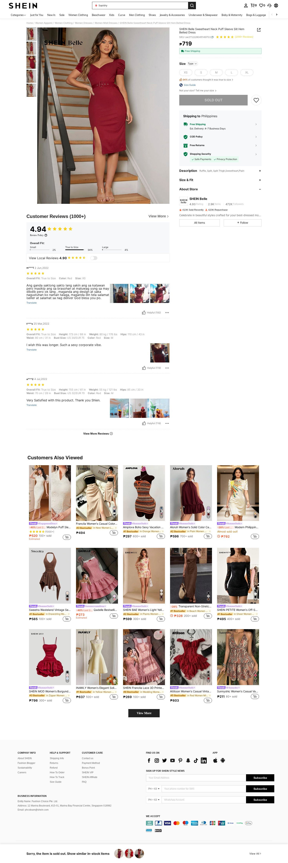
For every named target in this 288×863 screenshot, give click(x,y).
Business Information (32, 796)
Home (29, 23)
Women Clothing (63, 23)
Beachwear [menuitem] (98, 14)
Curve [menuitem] (121, 14)
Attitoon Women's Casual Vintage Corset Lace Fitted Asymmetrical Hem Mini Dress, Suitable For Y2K (191, 691)
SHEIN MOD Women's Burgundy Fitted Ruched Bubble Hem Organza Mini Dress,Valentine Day (50, 691)
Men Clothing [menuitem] (137, 14)
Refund (54, 767)
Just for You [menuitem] (36, 14)
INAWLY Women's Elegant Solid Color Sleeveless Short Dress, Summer (97, 687)
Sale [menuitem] (61, 14)
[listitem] (49, 503)
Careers (22, 772)
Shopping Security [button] (200, 154)
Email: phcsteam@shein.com (33, 809)
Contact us (87, 758)
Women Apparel (43, 23)
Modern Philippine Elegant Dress (238, 527)
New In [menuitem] (51, 14)
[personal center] (246, 5)
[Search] (192, 5)
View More (144, 713)
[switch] (93, 258)
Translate (31, 302)
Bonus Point (88, 767)
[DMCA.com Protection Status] (158, 830)
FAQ (84, 782)
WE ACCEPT (153, 816)
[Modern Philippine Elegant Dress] (238, 493)
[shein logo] (23, 5)
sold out (214, 100)
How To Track (57, 777)
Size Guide (56, 782)
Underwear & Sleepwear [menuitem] (203, 14)
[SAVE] (256, 100)
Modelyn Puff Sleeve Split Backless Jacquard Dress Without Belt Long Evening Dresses (50, 527)
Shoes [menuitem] (152, 14)
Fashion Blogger (26, 763)
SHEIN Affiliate (89, 777)
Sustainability (25, 767)
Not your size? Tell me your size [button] (197, 90)
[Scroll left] (272, 15)
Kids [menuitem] (111, 14)
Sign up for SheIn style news (165, 771)
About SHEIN (25, 758)
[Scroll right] (276, 15)
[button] (269, 5)
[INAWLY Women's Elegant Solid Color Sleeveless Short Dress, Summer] (97, 657)
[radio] (185, 72)
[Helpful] (143, 312)
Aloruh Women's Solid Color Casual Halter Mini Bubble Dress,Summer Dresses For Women (191, 527)
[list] (177, 760)
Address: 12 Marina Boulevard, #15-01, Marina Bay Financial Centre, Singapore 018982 (64, 805)
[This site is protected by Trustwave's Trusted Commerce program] (149, 830)
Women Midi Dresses (106, 23)
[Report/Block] (167, 312)
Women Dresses (83, 23)
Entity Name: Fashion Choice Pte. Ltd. (38, 801)
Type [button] (190, 63)
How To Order (57, 772)
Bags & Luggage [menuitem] (256, 14)
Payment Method (91, 763)
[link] (253, 5)
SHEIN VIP (87, 772)
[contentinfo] (210, 823)
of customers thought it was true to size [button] (207, 79)
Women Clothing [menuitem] (78, 14)
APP (215, 753)
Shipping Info (57, 758)
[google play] (223, 762)
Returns (54, 763)
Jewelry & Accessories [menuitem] (172, 14)
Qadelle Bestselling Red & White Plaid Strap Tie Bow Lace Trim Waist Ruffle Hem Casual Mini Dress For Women (97, 609)
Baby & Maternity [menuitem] (232, 14)
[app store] (215, 762)
